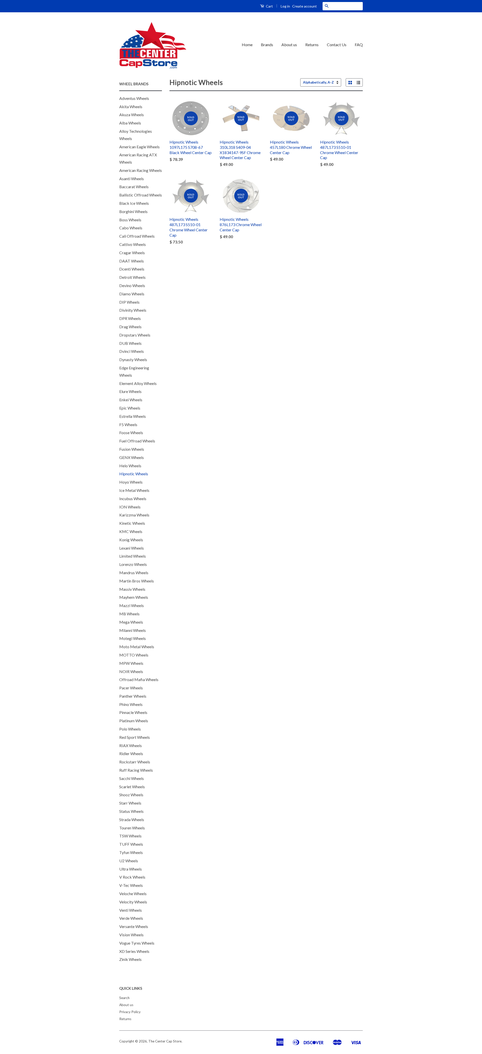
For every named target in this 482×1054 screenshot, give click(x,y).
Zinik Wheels (130, 959)
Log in (285, 6)
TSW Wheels (130, 835)
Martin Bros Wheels (136, 580)
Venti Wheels (130, 910)
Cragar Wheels (132, 252)
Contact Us (336, 44)
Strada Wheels (131, 819)
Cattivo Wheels (132, 244)
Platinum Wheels (133, 720)
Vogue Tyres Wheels (136, 943)
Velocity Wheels (133, 901)
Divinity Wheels (132, 310)
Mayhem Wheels (133, 597)
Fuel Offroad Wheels (137, 440)
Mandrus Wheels (133, 572)
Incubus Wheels (132, 498)
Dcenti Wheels (131, 269)
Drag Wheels (130, 326)
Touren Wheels (132, 827)
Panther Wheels (132, 696)
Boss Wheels (130, 219)
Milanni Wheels (132, 630)
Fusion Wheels (131, 449)
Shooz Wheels (131, 794)
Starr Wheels (130, 803)
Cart (269, 6)
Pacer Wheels (131, 687)
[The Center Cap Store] (153, 45)
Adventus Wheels (134, 98)
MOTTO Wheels (133, 654)
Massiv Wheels (132, 589)
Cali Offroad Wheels (137, 236)
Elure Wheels (130, 391)
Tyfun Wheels (131, 852)
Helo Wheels (130, 465)
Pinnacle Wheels (133, 712)
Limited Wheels (132, 556)
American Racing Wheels (140, 170)
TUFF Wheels (131, 844)
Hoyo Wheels (131, 482)
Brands (267, 44)
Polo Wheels (130, 729)
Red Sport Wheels (134, 737)
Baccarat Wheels (134, 186)
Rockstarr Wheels (134, 761)
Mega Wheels (131, 622)
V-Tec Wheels (131, 885)
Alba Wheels (130, 122)
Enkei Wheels (130, 399)
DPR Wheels (130, 318)
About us (289, 44)
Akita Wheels (130, 106)
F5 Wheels (128, 424)
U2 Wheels (128, 860)
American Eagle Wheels (139, 146)
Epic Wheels (129, 408)
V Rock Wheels (132, 877)
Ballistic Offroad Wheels (140, 194)
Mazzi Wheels (131, 605)
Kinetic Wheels (132, 523)
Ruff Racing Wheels (136, 770)
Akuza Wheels (131, 114)
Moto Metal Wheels (136, 646)
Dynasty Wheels (133, 359)
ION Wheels (130, 506)
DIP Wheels (129, 302)
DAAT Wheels (131, 260)
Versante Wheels (133, 926)
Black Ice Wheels (134, 203)
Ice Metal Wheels (134, 490)
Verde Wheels (131, 918)
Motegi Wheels (132, 638)
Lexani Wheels (131, 548)
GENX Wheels (131, 457)
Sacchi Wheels (131, 778)
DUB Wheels (130, 343)
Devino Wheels (132, 285)
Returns (312, 44)
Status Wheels (131, 811)
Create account (304, 6)
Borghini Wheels (133, 211)
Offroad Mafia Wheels (138, 679)
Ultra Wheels (130, 869)
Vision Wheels (131, 934)
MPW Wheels (131, 663)
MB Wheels (129, 613)
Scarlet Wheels (132, 786)
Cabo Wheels (130, 227)
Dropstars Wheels (134, 335)
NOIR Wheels (131, 671)
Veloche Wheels (133, 893)
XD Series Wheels (134, 951)
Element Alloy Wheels (138, 383)
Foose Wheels (131, 432)
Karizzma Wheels (134, 514)
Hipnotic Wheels (133, 473)
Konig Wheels (131, 539)
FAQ (359, 44)
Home (247, 44)
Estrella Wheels (132, 416)
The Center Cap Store (165, 1041)
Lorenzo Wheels (133, 564)
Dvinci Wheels (131, 351)
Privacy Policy (130, 1012)
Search (124, 998)
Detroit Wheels (132, 277)
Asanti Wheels (131, 178)
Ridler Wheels (131, 753)
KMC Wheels (130, 531)
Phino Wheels (131, 704)
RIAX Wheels (130, 745)
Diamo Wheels (131, 293)
